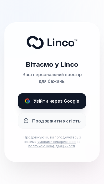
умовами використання (56, 142)
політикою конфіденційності (51, 146)
